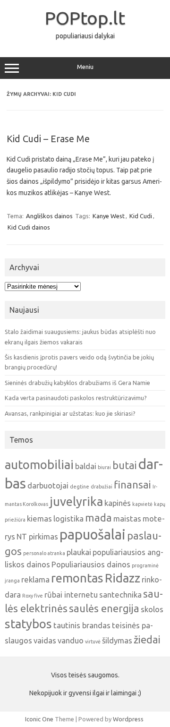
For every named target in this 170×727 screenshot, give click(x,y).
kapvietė (142, 504)
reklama (35, 579)
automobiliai (39, 464)
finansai (132, 484)
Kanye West (109, 216)
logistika (68, 518)
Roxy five (32, 596)
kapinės (117, 502)
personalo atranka (44, 553)
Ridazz (122, 578)
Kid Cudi (140, 216)
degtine (79, 486)
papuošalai (93, 534)
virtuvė (93, 641)
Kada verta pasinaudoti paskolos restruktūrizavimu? (76, 397)
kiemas (39, 518)
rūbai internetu (71, 594)
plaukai (79, 551)
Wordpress (128, 719)
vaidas (45, 640)
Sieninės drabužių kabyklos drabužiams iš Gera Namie (77, 382)
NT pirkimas (37, 536)
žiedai (147, 639)
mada (98, 517)
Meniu (85, 66)
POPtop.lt (85, 18)
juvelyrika (76, 501)
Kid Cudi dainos (29, 227)
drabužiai (101, 486)
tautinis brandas (81, 625)
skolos (152, 609)
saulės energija (104, 608)
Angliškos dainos (49, 216)
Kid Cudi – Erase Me (48, 138)
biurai (104, 467)
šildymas (117, 640)
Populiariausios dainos (90, 564)
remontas (77, 578)
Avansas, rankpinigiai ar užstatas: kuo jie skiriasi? (70, 413)
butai (124, 465)
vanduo (71, 640)
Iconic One (39, 719)
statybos (28, 624)
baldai (85, 466)
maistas (127, 518)
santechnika (120, 594)
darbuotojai (47, 485)
